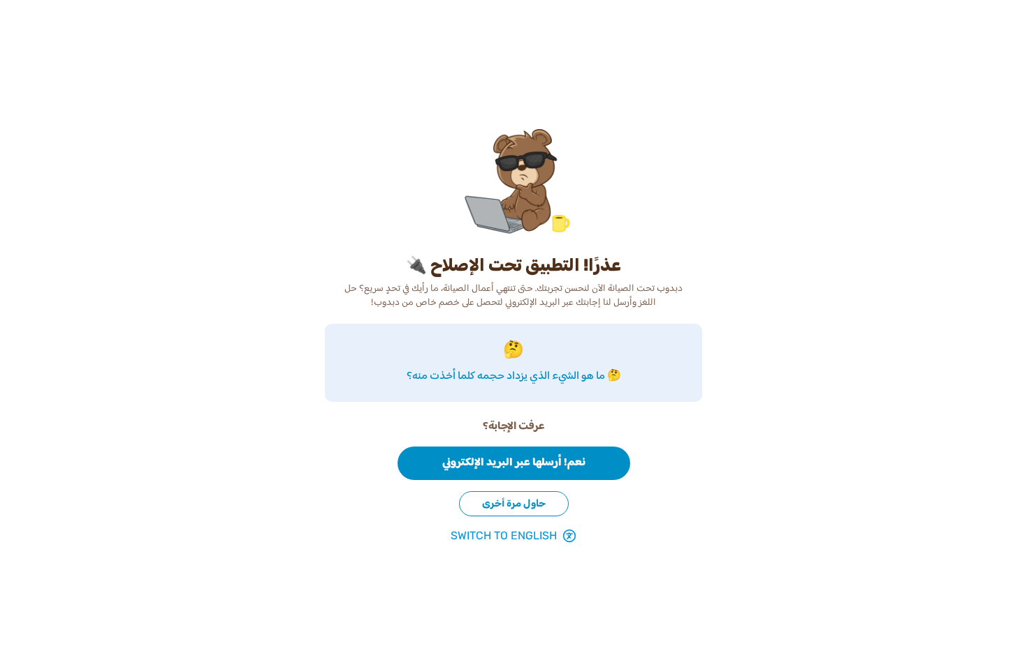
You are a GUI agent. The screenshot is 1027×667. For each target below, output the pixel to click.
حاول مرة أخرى (514, 503)
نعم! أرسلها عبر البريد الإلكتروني (513, 463)
